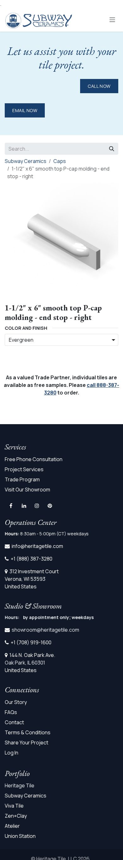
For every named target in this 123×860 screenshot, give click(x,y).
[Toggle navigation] (112, 19)
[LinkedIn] (24, 506)
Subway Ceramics (25, 161)
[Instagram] (37, 506)
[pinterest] (50, 506)
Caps (59, 161)
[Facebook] (11, 506)
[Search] (111, 149)
